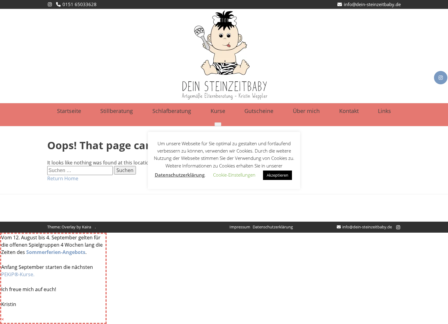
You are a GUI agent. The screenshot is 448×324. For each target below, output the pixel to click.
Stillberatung (116, 110)
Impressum (239, 227)
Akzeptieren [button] (277, 175)
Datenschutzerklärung (273, 227)
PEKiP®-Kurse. (17, 274)
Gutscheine (258, 110)
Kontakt (349, 110)
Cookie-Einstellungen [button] (234, 175)
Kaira (86, 227)
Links (384, 110)
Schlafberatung (171, 110)
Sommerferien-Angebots (55, 252)
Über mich (306, 110)
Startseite (69, 110)
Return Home (62, 178)
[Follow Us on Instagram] (440, 77)
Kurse (218, 110)
